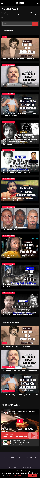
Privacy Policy (33, 457)
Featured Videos (9, 65)
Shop (25, 457)
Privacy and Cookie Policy (17, 475)
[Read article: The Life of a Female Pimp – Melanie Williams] (20, 247)
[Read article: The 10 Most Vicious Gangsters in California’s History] (20, 218)
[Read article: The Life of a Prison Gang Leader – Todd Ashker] (20, 76)
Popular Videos (8, 264)
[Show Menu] (2, 3)
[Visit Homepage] (20, 3)
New (4, 36)
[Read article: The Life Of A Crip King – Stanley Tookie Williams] (20, 275)
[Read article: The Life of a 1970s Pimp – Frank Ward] (20, 48)
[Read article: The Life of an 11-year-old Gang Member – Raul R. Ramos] (20, 105)
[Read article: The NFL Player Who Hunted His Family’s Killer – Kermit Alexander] (20, 161)
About (4, 457)
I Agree (32, 475)
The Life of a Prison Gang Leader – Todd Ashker (19, 371)
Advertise (11, 457)
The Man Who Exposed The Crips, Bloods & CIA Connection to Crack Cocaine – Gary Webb (20, 141)
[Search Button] (38, 3)
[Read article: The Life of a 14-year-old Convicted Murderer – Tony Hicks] (20, 190)
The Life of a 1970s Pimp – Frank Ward (19, 59)
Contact (18, 457)
